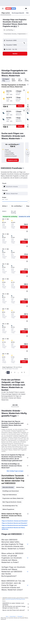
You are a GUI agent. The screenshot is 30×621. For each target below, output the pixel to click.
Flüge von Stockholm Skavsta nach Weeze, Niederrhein (13, 528)
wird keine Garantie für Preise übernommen (15, 599)
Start (7, 616)
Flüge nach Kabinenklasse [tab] (9, 494)
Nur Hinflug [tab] (27, 79)
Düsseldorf (20, 616)
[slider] (28, 201)
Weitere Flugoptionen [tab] (8, 509)
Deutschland (13, 616)
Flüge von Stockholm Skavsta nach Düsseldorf (14, 523)
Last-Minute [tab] (20, 79)
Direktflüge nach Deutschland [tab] (10, 491)
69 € (15, 26)
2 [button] (11, 372)
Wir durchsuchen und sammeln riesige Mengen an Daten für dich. (13, 607)
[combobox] (16, 186)
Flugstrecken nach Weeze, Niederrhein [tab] (13, 498)
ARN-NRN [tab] (15, 405)
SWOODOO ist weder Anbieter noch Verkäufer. (13, 604)
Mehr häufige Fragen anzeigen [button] (15, 471)
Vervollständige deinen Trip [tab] (10, 505)
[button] (2, 8)
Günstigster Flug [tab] (5, 79)
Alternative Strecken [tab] (8, 487)
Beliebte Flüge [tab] (20, 487)
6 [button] (21, 372)
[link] (12, 160)
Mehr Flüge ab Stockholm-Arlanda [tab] (11, 502)
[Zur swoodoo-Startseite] (10, 8)
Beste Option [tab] (14, 79)
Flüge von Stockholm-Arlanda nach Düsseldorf (14, 521)
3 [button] (14, 372)
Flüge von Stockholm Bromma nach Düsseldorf (14, 525)
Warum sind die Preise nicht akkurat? (13, 610)
